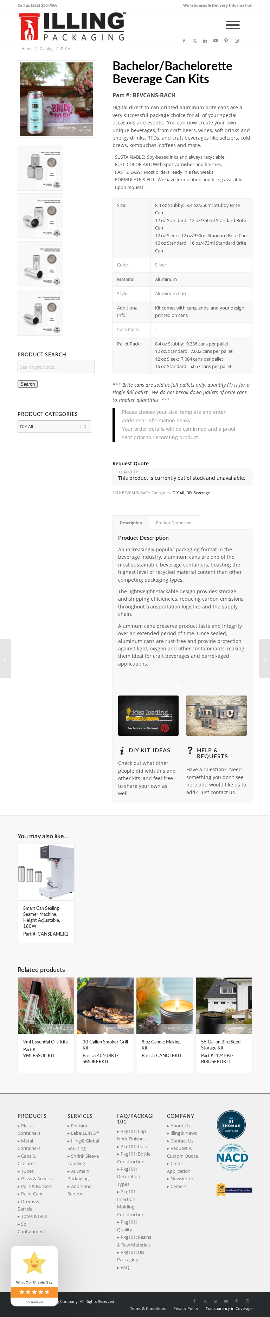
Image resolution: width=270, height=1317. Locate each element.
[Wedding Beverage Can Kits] (5, 658)
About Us (180, 1125)
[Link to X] (194, 40)
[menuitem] (216, 5)
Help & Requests (212, 754)
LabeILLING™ (85, 1133)
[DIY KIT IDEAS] (121, 750)
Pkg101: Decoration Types (128, 1176)
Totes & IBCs (34, 1216)
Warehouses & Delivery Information (217, 5)
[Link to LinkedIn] (205, 40)
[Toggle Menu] (233, 25)
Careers (178, 1186)
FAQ (125, 1267)
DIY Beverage (198, 492)
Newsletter (182, 1178)
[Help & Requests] (190, 750)
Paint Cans (32, 1193)
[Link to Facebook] (184, 40)
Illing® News (184, 1133)
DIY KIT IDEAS (150, 750)
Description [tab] (131, 522)
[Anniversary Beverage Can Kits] (264, 658)
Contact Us (182, 1141)
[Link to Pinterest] (226, 40)
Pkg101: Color (135, 1146)
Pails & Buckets (36, 1186)
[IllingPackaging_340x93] (75, 27)
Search (27, 384)
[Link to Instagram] (236, 40)
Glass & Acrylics (37, 1178)
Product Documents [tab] (174, 522)
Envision (80, 1125)
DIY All (178, 492)
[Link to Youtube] (215, 40)
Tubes (27, 1171)
